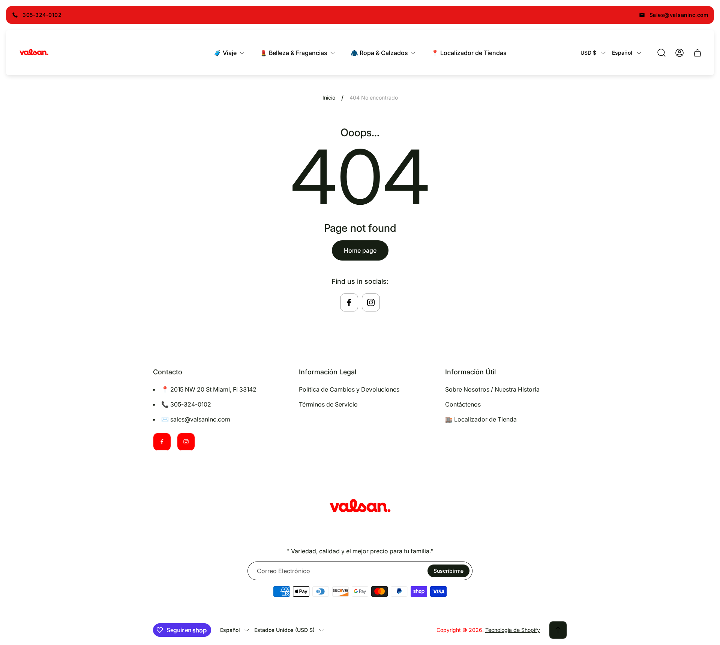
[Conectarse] (679, 53)
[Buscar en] (661, 53)
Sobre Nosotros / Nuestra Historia (492, 389)
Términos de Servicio (328, 404)
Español (622, 52)
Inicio (328, 97)
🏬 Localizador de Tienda (481, 419)
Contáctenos (463, 404)
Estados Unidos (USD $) (284, 630)
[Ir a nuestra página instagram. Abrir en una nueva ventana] (371, 302)
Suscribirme (449, 571)
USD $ (588, 52)
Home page (360, 250)
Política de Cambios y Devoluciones (349, 389)
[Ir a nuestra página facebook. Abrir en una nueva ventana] (349, 302)
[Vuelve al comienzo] (558, 630)
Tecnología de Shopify (512, 630)
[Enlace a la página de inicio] (360, 507)
